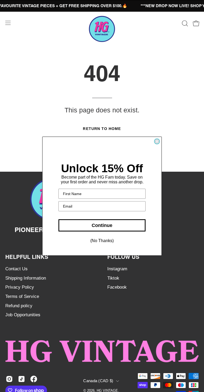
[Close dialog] (157, 141)
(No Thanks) (102, 240)
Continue (102, 225)
